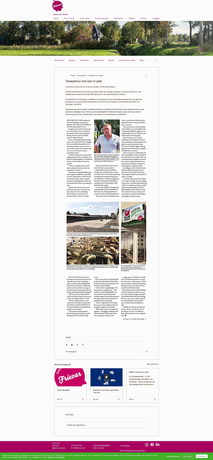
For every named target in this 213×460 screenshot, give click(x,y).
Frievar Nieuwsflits (63, 390)
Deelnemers (84, 60)
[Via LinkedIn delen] (72, 345)
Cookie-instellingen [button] (173, 456)
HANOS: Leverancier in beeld (139, 372)
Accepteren (202, 456)
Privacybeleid (125, 446)
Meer (142, 60)
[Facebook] (152, 444)
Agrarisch (72, 60)
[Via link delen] (77, 345)
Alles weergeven (153, 364)
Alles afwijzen (188, 456)
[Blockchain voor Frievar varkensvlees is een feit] (107, 377)
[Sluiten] (210, 456)
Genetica (111, 60)
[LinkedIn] (157, 444)
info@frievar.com (79, 448)
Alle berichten (59, 60)
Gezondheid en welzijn (127, 60)
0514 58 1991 (77, 445)
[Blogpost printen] (83, 345)
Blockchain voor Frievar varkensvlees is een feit (106, 391)
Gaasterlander (98, 60)
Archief (68, 337)
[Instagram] (147, 444)
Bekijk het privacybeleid (56, 457)
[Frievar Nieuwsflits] (70, 377)
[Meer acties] (146, 75)
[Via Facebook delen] (66, 345)
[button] (156, 60)
